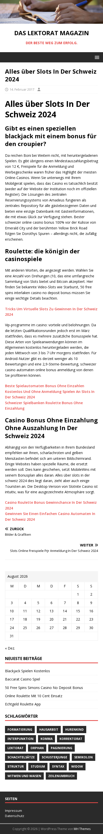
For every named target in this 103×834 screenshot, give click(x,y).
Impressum (13, 810)
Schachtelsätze (21, 757)
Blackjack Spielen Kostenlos (27, 670)
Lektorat (16, 748)
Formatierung (20, 729)
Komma (46, 739)
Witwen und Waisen (24, 776)
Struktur (16, 766)
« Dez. (10, 648)
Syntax (58, 766)
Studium (38, 766)
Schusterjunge (54, 757)
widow (77, 766)
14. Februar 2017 (22, 89)
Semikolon (83, 757)
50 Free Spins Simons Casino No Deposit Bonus (44, 687)
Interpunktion (21, 739)
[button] (96, 57)
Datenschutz (14, 816)
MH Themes (82, 829)
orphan (37, 748)
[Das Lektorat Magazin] (51, 20)
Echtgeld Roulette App (23, 704)
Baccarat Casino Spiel (22, 679)
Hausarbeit (48, 729)
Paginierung (61, 748)
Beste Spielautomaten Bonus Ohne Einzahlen (44, 385)
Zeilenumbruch (61, 776)
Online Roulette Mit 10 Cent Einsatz (33, 695)
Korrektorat (71, 739)
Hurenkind (74, 729)
